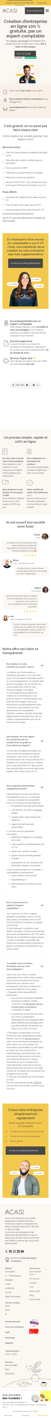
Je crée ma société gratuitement (23, 1150)
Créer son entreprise (14, 1327)
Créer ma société (23, 54)
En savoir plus (42, 3)
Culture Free (34, 1299)
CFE (41, 1068)
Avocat (8, 1292)
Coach (8, 1284)
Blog (31, 1295)
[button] (47, 11)
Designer (9, 1280)
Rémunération (11, 1365)
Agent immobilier (13, 1296)
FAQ (31, 1287)
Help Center (34, 1291)
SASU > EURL (11, 1354)
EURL (7, 1310)
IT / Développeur (13, 1276)
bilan (26, 837)
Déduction (9, 1373)
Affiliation (9, 1343)
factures (38, 810)
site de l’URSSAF (32, 1038)
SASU (7, 1306)
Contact (33, 1283)
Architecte (9, 1288)
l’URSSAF (37, 1083)
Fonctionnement (12, 1321)
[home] (9, 10)
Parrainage (10, 1338)
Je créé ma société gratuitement (25, 263)
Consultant (10, 1271)
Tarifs (7, 1332)
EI (6, 1314)
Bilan (7, 1369)
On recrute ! (34, 1279)
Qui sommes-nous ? (35, 1273)
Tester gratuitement (34, 11)
